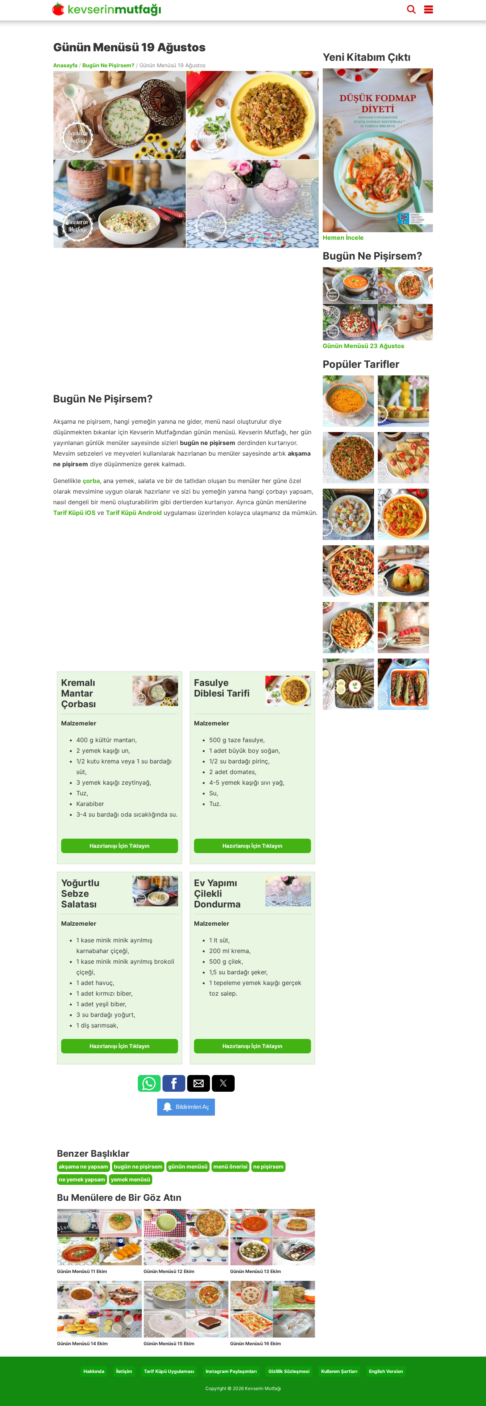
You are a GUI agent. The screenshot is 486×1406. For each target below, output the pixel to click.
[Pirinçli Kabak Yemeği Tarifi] (403, 514)
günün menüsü (188, 1166)
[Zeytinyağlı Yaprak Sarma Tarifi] (348, 684)
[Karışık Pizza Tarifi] (348, 571)
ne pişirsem (268, 1166)
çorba (91, 480)
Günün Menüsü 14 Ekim (82, 1343)
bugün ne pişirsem (138, 1166)
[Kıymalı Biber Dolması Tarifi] (403, 571)
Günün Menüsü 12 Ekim (169, 1271)
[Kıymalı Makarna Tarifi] (348, 627)
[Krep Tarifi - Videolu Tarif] (403, 457)
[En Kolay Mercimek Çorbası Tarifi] (348, 401)
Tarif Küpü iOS (74, 512)
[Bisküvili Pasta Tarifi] (403, 627)
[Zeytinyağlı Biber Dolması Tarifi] (403, 401)
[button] (149, 1083)
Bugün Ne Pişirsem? (108, 65)
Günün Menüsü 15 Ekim (169, 1343)
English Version (386, 1371)
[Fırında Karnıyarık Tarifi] (403, 684)
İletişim (124, 1371)
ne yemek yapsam (82, 1179)
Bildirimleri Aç (192, 1107)
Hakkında (94, 1371)
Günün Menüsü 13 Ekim (255, 1271)
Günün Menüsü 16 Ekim (255, 1343)
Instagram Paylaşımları (231, 1371)
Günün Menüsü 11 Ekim (82, 1271)
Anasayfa (65, 65)
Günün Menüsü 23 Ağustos (363, 346)
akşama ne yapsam (83, 1166)
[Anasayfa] (109, 13)
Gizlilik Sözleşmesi (288, 1371)
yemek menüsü (130, 1179)
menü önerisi (230, 1166)
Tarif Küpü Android (134, 512)
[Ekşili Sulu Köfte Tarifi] (348, 514)
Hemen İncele (343, 237)
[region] (186, 316)
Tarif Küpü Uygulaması (169, 1371)
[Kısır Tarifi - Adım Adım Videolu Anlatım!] (348, 457)
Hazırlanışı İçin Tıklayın (120, 845)
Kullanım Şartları (339, 1371)
